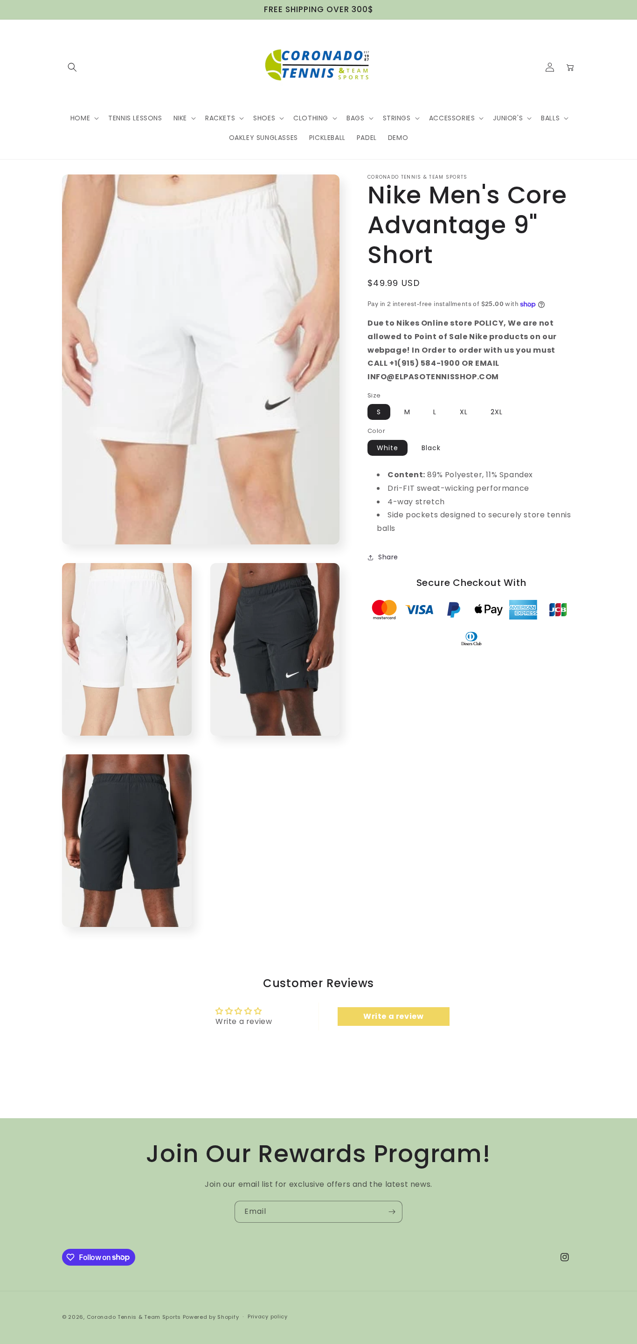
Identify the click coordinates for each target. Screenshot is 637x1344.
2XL (497, 412)
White (387, 448)
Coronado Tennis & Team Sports (134, 1317)
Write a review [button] (393, 1016)
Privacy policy (268, 1316)
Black (431, 448)
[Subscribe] (391, 1212)
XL (464, 412)
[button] (72, 67)
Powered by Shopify (211, 1317)
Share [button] (388, 557)
